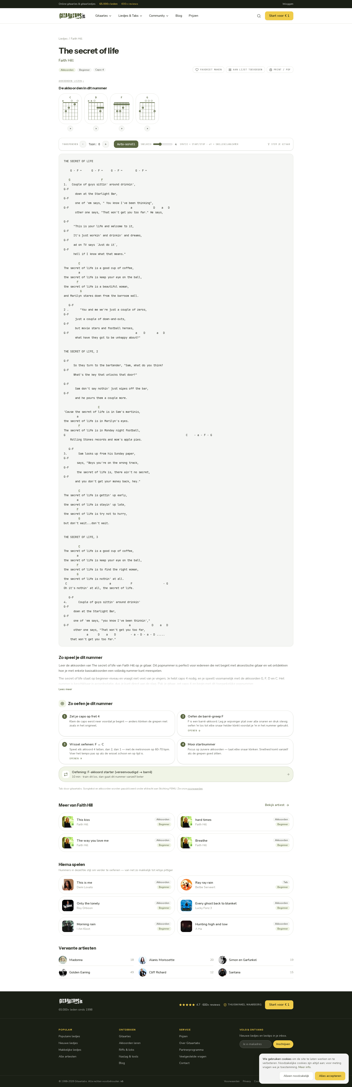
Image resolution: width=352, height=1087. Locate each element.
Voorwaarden (232, 1081)
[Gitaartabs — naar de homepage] (72, 16)
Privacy (247, 1081)
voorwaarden (195, 788)
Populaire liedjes (69, 1036)
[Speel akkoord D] (96, 128)
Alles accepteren (330, 1076)
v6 (121, 1081)
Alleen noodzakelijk (296, 1076)
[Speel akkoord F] (121, 128)
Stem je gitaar (280, 144)
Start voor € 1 (279, 16)
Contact (184, 1063)
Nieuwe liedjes (68, 1043)
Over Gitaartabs (189, 1043)
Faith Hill (76, 39)
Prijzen (193, 16)
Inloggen (288, 4)
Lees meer (65, 689)
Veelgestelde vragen (192, 1056)
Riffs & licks (126, 1050)
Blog (178, 16)
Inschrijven (283, 1044)
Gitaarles (101, 16)
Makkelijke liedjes (70, 1050)
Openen (192, 730)
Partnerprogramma (191, 1050)
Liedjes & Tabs (128, 16)
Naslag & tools (128, 1056)
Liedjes (63, 39)
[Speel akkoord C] (70, 128)
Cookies (258, 1081)
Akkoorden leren (130, 1043)
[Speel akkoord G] (147, 128)
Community (157, 16)
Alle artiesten (67, 1056)
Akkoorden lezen (71, 81)
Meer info (304, 1067)
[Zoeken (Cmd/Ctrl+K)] (259, 16)
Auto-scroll (126, 144)
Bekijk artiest (274, 805)
